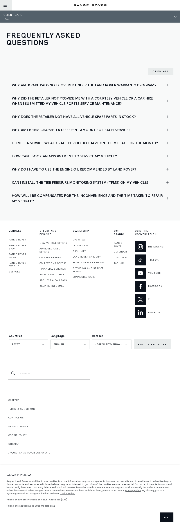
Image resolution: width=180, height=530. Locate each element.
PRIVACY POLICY (18, 426)
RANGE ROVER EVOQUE (17, 264)
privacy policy (133, 490)
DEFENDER (120, 251)
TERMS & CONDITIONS (22, 408)
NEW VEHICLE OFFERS (53, 242)
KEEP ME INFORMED (52, 285)
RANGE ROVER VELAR (17, 256)
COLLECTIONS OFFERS (53, 263)
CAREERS (14, 400)
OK (166, 517)
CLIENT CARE (80, 245)
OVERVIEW (79, 239)
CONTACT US (16, 417)
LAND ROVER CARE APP (87, 256)
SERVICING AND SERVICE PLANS (88, 270)
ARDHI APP (79, 251)
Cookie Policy (67, 493)
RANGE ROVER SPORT (17, 247)
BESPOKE (14, 271)
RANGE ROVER (17, 239)
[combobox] (28, 344)
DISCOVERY (121, 257)
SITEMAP (13, 443)
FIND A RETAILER (152, 344)
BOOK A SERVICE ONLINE (88, 262)
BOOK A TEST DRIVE (52, 274)
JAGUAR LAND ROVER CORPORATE (29, 452)
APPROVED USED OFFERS (50, 250)
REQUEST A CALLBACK (53, 280)
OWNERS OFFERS (50, 257)
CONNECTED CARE (84, 276)
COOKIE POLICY (17, 435)
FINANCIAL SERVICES (53, 268)
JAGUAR (119, 263)
